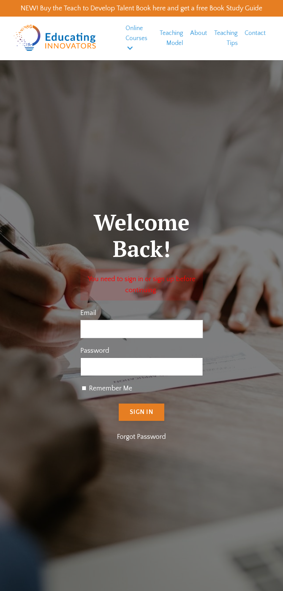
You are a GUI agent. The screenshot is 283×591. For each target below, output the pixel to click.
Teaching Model (171, 38)
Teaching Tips (226, 38)
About (198, 33)
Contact (255, 33)
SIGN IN (141, 412)
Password (94, 350)
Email (88, 313)
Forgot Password (141, 437)
